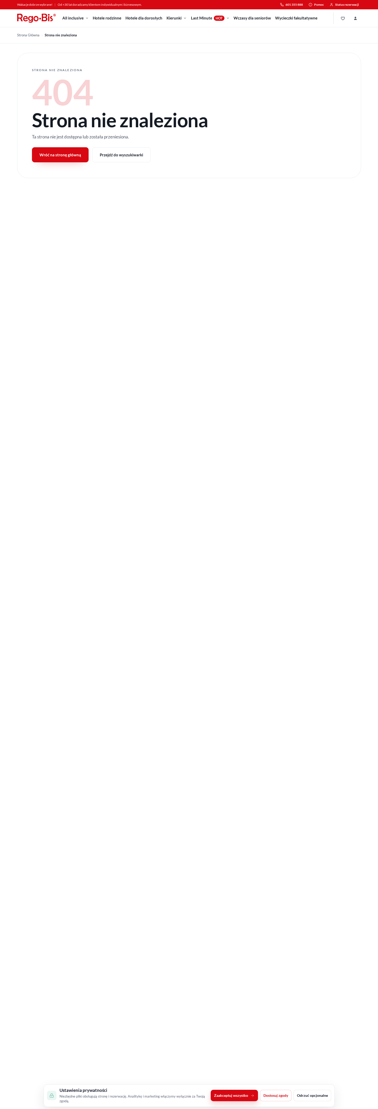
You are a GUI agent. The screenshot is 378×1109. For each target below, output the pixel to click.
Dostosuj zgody (275, 1095)
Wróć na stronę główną (60, 154)
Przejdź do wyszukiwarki (121, 154)
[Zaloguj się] (355, 18)
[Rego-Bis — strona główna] (36, 18)
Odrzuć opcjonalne (312, 1095)
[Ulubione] (343, 18)
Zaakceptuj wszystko (231, 1095)
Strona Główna (28, 35)
